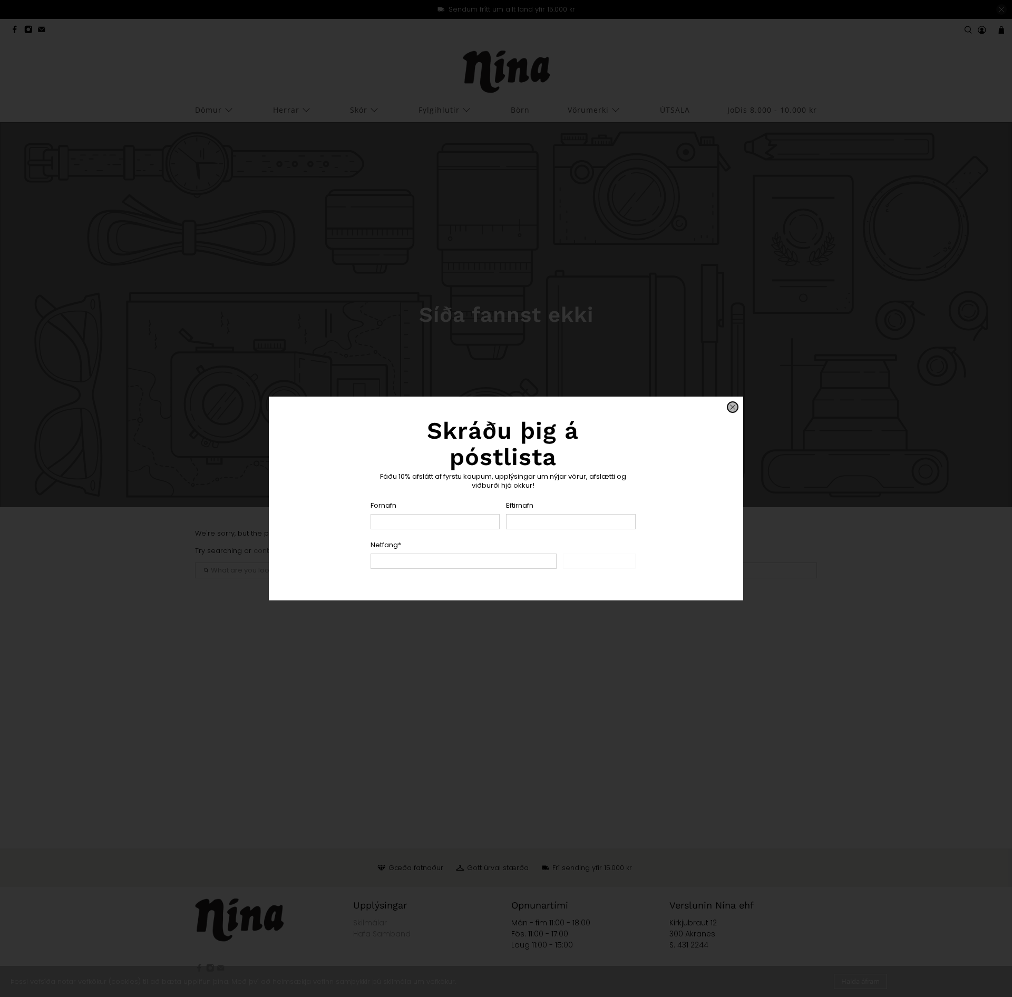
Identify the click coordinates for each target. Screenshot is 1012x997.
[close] (732, 407)
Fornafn (383, 505)
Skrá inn (599, 561)
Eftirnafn (519, 505)
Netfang (386, 545)
